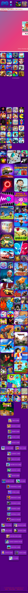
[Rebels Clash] (3, 118)
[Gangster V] (3, 76)
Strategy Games (15, 426)
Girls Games (15, 420)
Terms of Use (20, 589)
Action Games (9, 448)
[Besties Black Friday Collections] (9, 118)
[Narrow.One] (9, 142)
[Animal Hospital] (15, 69)
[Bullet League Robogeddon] (3, 148)
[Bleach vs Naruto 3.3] (21, 63)
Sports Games (15, 431)
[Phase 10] (9, 63)
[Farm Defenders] (21, 76)
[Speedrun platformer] (3, 63)
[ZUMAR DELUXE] (9, 130)
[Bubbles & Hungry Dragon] (15, 63)
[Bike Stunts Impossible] (3, 142)
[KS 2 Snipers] (21, 69)
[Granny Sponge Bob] (21, 112)
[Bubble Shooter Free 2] (21, 124)
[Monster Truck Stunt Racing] (9, 112)
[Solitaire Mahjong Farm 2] (3, 130)
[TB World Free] (15, 112)
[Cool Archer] (9, 148)
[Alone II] (3, 124)
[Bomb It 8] (21, 142)
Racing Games (16, 437)
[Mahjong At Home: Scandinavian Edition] (15, 130)
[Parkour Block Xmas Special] (3, 112)
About (6, 589)
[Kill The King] (24, 6)
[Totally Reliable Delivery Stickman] (3, 57)
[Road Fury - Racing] (9, 76)
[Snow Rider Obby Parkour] (15, 136)
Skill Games (23, 448)
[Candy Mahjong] (15, 124)
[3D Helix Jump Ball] (9, 136)
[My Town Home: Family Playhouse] (15, 118)
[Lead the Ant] (9, 57)
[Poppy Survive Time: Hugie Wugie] (9, 69)
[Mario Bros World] (3, 69)
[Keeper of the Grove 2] (21, 136)
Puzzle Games (16, 442)
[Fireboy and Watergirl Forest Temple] (9, 124)
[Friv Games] (11, 2)
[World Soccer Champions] (18, 6)
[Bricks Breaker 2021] (15, 57)
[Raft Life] (3, 136)
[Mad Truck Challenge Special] (15, 142)
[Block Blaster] (15, 76)
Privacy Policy (12, 589)
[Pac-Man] (21, 118)
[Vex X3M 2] (21, 130)
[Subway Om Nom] (21, 57)
